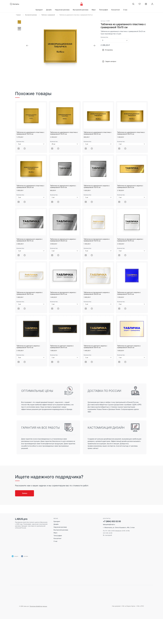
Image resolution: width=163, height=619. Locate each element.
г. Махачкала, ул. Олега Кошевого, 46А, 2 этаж (119, 527)
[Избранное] (139, 3)
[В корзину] (18, 148)
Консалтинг (58, 538)
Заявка (24, 493)
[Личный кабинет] (152, 3)
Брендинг (57, 521)
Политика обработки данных (38, 606)
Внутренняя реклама (61, 530)
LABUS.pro (21, 519)
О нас (125, 10)
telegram (16, 556)
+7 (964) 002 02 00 (112, 521)
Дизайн (56, 524)
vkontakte (26, 556)
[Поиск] (133, 3)
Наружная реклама (60, 527)
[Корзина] (146, 4)
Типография (58, 535)
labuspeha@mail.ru (109, 524)
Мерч (55, 533)
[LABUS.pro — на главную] (81, 4)
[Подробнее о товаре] (24, 148)
